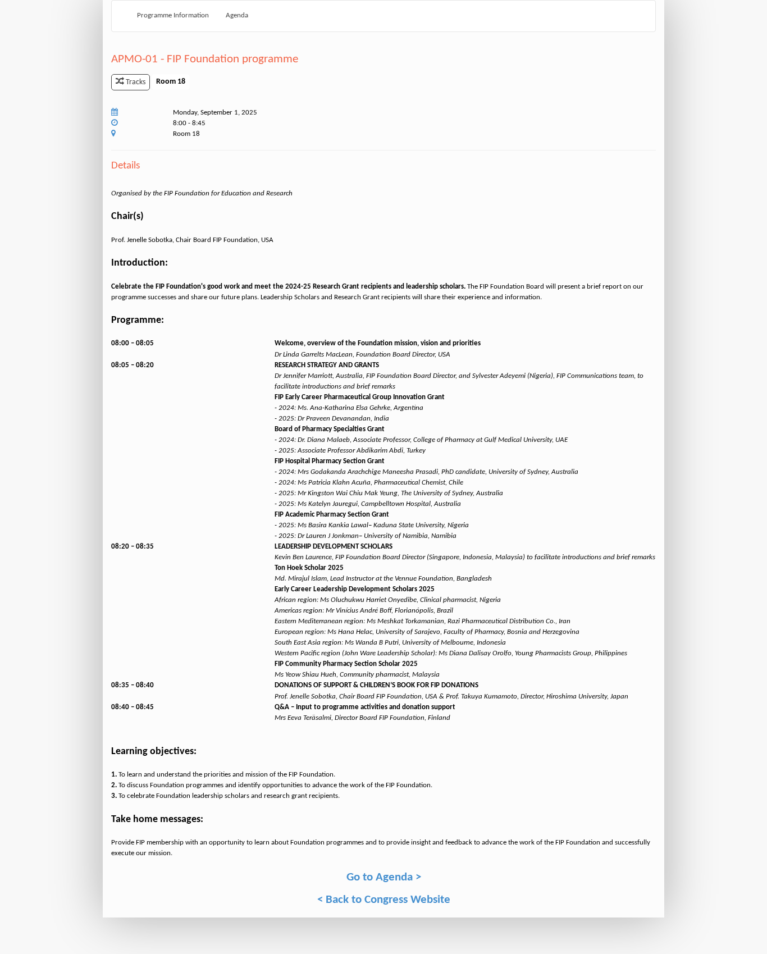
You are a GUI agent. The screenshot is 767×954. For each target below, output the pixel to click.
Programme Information (173, 15)
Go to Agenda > (383, 877)
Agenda (237, 15)
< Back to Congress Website (383, 900)
